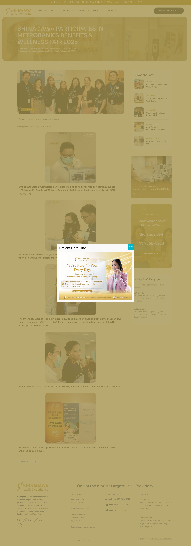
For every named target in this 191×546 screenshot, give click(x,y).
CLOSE (131, 247)
